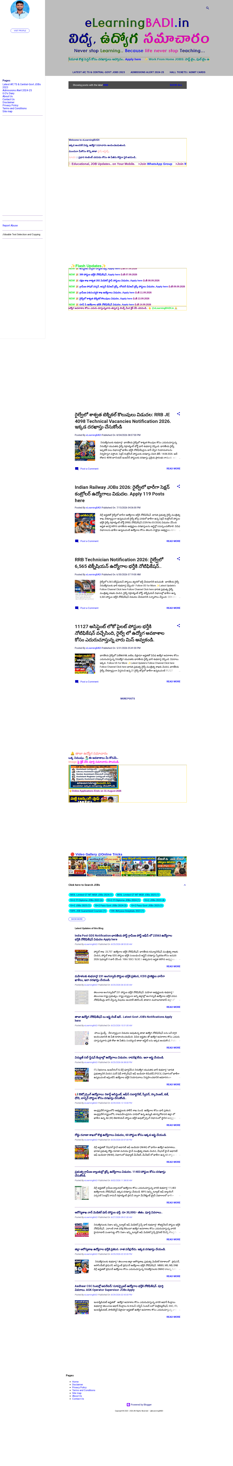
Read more (173, 468)
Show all (176, 85)
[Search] (208, 8)
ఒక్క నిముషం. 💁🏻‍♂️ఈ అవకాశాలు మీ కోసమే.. (93, 757)
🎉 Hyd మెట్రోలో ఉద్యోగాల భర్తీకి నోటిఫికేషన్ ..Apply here (100, 293)
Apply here (91, 59)
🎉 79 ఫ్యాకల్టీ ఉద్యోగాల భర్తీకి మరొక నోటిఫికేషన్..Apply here (102, 281)
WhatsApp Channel (156, 164)
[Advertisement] (199, 128)
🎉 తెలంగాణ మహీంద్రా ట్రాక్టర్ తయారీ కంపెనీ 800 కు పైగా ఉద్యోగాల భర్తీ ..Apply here (113, 305)
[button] (178, 414)
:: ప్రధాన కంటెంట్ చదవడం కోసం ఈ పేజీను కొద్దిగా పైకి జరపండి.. (103, 157)
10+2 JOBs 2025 (80, 905)
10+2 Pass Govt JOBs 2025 (146, 905)
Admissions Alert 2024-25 (147, 72)
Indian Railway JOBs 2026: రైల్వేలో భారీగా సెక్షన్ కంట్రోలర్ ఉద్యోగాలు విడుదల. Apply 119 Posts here (122, 493)
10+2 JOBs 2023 (154, 900)
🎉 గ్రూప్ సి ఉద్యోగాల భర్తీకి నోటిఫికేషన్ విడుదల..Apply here (102, 269)
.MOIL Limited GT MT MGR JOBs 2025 (138, 894)
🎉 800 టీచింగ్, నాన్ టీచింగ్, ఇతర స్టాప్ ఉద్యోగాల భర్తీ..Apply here (104, 299)
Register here (204, 59)
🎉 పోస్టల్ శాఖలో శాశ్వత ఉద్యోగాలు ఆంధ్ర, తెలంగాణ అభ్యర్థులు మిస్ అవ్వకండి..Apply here (116, 287)
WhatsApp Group (117, 164)
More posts (127, 698)
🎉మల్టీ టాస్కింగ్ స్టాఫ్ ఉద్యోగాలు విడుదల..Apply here (99, 275)
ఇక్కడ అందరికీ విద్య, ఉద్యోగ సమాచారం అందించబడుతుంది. (97, 145)
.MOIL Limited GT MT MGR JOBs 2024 (91, 894)
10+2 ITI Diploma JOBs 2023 (86, 900)
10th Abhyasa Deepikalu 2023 (126, 911)
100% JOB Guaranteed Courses (87, 911)
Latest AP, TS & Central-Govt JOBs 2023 (99, 72)
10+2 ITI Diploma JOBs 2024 (123, 900)
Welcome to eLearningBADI (84, 139)
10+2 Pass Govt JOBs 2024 (110, 905)
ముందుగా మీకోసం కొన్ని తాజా (89, 151)
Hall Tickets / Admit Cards (187, 72)
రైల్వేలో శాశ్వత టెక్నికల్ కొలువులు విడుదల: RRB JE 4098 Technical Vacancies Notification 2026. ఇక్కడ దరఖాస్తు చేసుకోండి (123, 421)
